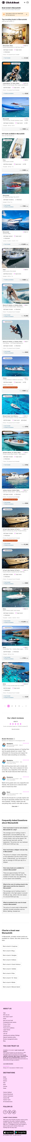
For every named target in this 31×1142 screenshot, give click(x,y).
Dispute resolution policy (9, 1037)
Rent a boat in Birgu (9, 951)
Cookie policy (6, 1026)
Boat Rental (8, 9)
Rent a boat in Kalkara (9, 960)
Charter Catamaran (8, 1096)
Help (4, 1013)
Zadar (4, 1088)
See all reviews (15, 729)
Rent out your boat (8, 1020)
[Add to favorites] (27, 99)
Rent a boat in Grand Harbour (12, 964)
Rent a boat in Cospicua (10, 946)
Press (4, 1018)
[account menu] (27, 2)
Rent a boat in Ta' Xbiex (10, 978)
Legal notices (6, 1029)
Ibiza (4, 1084)
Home (3, 9)
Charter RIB (6, 1098)
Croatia (5, 1079)
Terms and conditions (8, 1027)
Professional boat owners (9, 1022)
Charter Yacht (6, 1099)
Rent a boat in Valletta (9, 969)
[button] (15, 80)
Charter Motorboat (8, 1094)
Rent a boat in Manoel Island (11, 987)
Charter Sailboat (7, 1092)
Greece (5, 1080)
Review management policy (10, 1039)
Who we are (6, 1014)
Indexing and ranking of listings (11, 1035)
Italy (4, 1082)
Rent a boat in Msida (9, 982)
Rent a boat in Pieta (9, 973)
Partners (5, 1031)
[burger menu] (24, 2)
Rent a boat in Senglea (9, 955)
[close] (26, 14)
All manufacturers (7, 1101)
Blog (4, 1041)
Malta (12, 9)
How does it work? (8, 1016)
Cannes (5, 1086)
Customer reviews (8, 1063)
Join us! (5, 1033)
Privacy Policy (6, 1024)
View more (14, 806)
